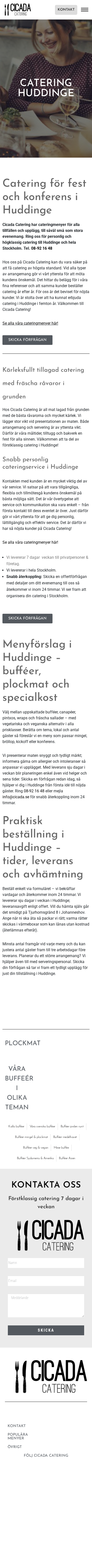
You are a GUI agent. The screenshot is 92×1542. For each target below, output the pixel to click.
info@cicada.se (15, 797)
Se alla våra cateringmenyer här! (30, 323)
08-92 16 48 (41, 248)
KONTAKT (66, 10)
